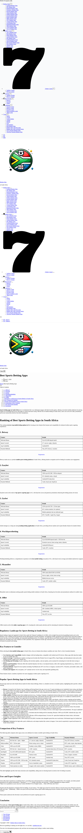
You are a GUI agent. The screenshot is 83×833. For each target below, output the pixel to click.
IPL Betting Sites (10, 190)
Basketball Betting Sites (12, 208)
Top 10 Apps (6, 814)
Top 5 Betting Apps (11, 215)
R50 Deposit (6, 817)
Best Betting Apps (11, 217)
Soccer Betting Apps (11, 224)
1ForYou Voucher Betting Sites (14, 314)
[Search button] (16, 810)
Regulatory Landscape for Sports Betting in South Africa (19, 398)
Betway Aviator (10, 279)
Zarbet (8, 286)
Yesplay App (9, 229)
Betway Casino (10, 275)
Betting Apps (8, 214)
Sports (8, 298)
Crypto (8, 299)
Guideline (7, 288)
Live (7, 305)
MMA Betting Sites (11, 202)
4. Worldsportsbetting (10, 394)
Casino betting (10, 301)
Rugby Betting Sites (11, 200)
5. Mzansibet (8, 395)
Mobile (8, 304)
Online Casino (48, 272)
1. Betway (7, 390)
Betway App (9, 230)
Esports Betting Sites (11, 199)
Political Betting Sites (11, 197)
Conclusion (8, 406)
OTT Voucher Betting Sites (13, 312)
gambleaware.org (37, 825)
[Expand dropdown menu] (13, 214)
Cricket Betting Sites (11, 205)
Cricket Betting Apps (11, 220)
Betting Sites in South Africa (17, 822)
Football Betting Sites (12, 189)
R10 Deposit (6, 818)
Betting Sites (3, 182)
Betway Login (10, 291)
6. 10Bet (7, 397)
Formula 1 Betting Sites (12, 193)
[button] (41, 317)
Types (4, 296)
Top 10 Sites (6, 815)
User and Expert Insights (11, 404)
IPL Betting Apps (10, 221)
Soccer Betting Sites (11, 212)
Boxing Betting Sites (11, 195)
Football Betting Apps (12, 223)
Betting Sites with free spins (13, 310)
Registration (41, 454)
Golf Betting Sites (11, 206)
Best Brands (8, 281)
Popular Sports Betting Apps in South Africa (16, 401)
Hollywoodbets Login (12, 294)
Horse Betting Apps (11, 218)
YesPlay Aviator (10, 278)
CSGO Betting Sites (11, 211)
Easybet (8, 284)
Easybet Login (10, 292)
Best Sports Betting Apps (12, 226)
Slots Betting (9, 307)
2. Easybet (7, 391)
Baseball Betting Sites (12, 192)
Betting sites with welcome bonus (15, 311)
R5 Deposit (6, 820)
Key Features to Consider (11, 400)
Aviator (8, 302)
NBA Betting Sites (11, 209)
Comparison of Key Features (12, 403)
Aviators (7, 277)
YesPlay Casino (10, 273)
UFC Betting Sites (11, 203)
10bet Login (9, 295)
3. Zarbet (7, 393)
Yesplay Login (10, 289)
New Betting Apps (11, 227)
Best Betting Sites (11, 308)
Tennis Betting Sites (11, 196)
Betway (8, 283)
